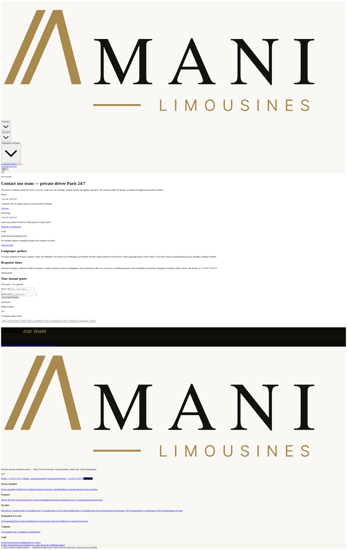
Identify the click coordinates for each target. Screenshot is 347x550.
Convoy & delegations (79, 500)
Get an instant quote (10, 297)
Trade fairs (83, 521)
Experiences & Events (11, 143)
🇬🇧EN (4, 169)
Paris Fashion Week (22, 521)
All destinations (7, 521)
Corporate (5, 164)
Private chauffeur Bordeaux (32, 489)
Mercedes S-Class (24, 511)
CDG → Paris (7, 321)
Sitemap (36, 532)
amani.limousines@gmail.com (40, 478)
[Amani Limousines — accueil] (173, 119)
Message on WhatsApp (11, 227)
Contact (19, 164)
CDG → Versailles (70, 321)
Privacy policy (34, 542)
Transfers (6, 122)
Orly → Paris (20, 321)
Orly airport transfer (37, 500)
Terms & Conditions (49, 545)
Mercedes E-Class (9, 511)
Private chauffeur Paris (10, 489)
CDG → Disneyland (52, 321)
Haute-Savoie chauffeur (87, 489)
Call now (5, 208)
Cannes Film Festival (53, 521)
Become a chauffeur (18, 532)
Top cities (6, 133)
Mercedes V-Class (39, 511)
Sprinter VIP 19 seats (158, 511)
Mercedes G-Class (79, 511)
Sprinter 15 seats (142, 511)
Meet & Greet (51, 500)
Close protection (96, 500)
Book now (88, 478)
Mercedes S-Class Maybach (59, 511)
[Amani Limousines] (173, 465)
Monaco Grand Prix (70, 521)
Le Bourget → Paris (86, 321)
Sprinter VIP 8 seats (126, 511)
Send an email (7, 245)
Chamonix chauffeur (53, 489)
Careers (13, 164)
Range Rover (112, 511)
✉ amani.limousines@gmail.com (33, 345)
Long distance (63, 500)
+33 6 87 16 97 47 (9, 166)
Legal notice (6, 542)
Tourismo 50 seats (175, 511)
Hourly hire (6, 500)
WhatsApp (52, 345)
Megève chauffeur (69, 489)
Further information (9, 545)
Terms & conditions (20, 542)
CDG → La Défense (35, 321)
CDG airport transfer (20, 500)
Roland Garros (37, 521)
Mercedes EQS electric (97, 511)
